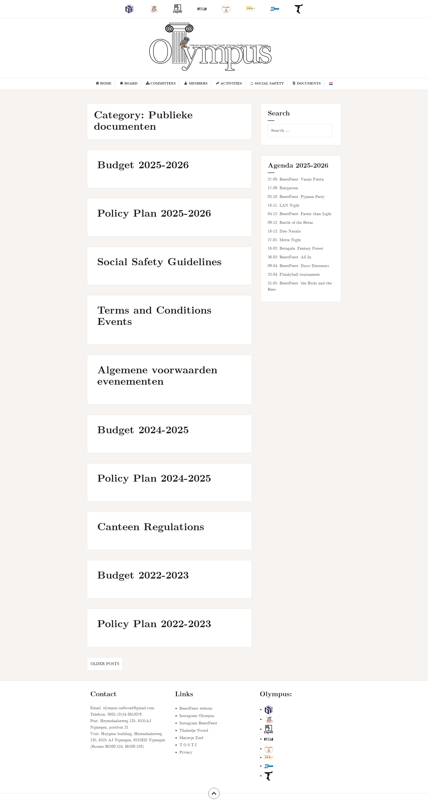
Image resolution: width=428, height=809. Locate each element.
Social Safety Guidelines (159, 262)
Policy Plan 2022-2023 (154, 624)
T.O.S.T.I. (188, 745)
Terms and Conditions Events (154, 316)
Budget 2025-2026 (143, 165)
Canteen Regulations (150, 527)
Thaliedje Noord (193, 730)
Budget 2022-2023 (143, 576)
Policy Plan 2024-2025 (154, 479)
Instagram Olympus (196, 716)
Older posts (105, 664)
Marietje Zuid (191, 738)
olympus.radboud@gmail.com (128, 708)
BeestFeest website (195, 708)
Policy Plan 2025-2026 (154, 214)
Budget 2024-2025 (143, 430)
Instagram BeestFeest (198, 723)
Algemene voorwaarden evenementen (157, 376)
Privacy (185, 752)
